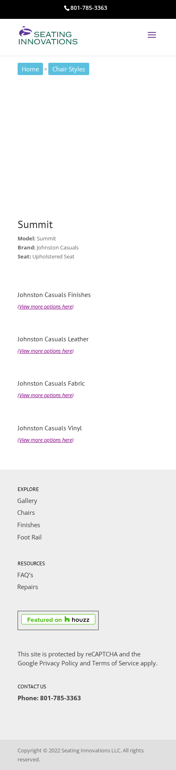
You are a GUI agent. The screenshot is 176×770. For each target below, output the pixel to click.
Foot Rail (29, 537)
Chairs (26, 512)
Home (30, 69)
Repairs (27, 587)
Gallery (27, 500)
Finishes (28, 525)
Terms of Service (115, 663)
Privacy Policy (58, 663)
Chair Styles (68, 69)
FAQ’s (25, 575)
